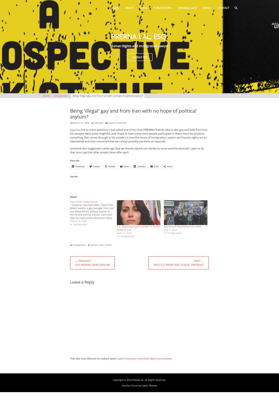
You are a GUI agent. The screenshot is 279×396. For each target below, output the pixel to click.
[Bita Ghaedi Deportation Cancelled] (185, 212)
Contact (223, 8)
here (73, 130)
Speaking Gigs (187, 8)
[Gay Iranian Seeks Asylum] (93, 213)
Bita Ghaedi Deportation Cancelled (182, 226)
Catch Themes (149, 385)
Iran (101, 244)
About (129, 8)
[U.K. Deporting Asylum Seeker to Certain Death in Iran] (138, 212)
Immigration (61, 95)
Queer (108, 244)
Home (115, 8)
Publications (162, 8)
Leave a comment (117, 122)
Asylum (94, 244)
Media (207, 8)
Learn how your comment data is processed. (145, 358)
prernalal (98, 122)
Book (143, 8)
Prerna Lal (137, 379)
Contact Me (139, 57)
